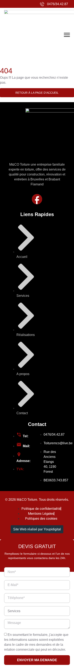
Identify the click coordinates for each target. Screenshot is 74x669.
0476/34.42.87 (57, 4)
